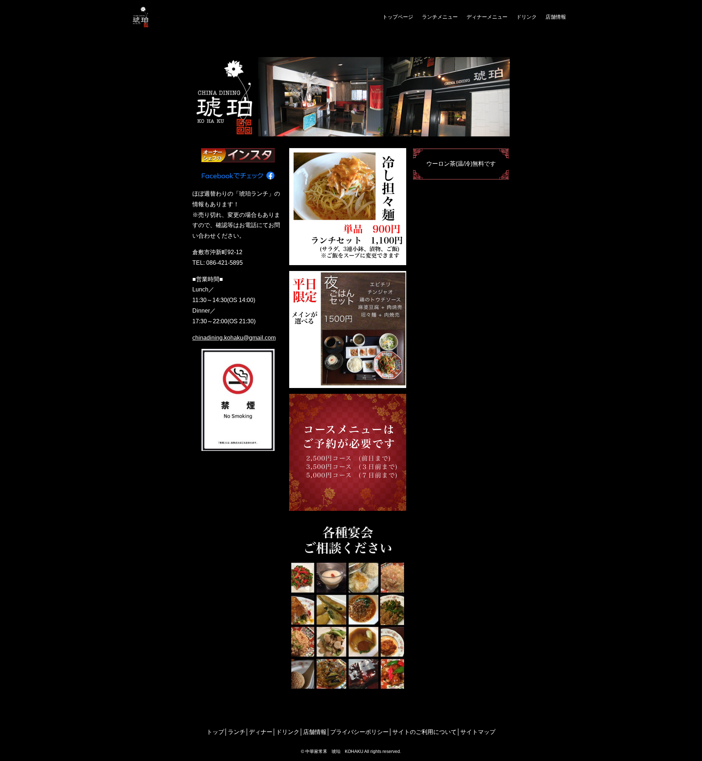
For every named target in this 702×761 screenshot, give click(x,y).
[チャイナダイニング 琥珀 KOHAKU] (141, 17)
